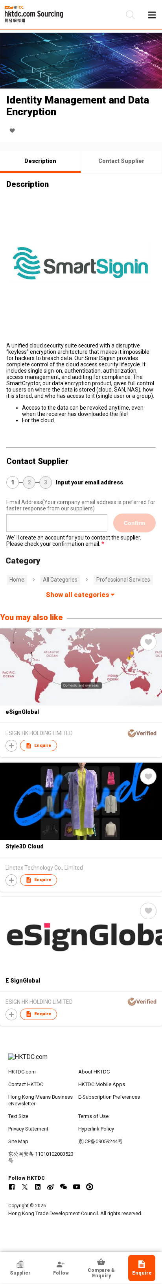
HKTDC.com (22, 1072)
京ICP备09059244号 (100, 1141)
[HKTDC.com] (81, 1060)
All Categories (60, 579)
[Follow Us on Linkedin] (37, 1186)
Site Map (18, 1141)
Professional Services (123, 579)
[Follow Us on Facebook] (11, 1186)
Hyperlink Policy (96, 1129)
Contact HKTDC (25, 1084)
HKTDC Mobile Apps (101, 1084)
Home (16, 579)
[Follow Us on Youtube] (76, 1186)
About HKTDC (94, 1072)
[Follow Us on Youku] (89, 1186)
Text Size (18, 1116)
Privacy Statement (28, 1129)
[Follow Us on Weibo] (50, 1186)
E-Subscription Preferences (109, 1097)
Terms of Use (93, 1116)
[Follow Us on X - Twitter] (24, 1186)
